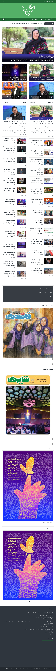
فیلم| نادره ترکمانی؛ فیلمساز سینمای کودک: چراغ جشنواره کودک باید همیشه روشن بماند (42, 78)
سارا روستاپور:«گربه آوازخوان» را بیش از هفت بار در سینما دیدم (9, 139)
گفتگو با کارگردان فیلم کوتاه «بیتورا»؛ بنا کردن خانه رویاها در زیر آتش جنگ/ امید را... (9, 263)
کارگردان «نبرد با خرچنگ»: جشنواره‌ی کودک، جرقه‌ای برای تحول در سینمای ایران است (32, 61)
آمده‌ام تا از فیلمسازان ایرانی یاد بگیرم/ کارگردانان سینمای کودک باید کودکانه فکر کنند (9, 180)
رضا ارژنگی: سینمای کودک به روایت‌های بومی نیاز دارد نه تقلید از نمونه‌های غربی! (36, 170)
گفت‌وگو (51, 93)
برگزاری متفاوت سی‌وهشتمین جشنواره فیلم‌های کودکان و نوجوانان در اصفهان (28, 23)
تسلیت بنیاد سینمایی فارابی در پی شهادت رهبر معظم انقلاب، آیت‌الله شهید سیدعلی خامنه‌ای (37, 260)
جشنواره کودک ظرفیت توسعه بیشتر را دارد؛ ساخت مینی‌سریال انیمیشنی (36, 161)
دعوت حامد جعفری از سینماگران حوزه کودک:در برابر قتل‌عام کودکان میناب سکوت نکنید (37, 271)
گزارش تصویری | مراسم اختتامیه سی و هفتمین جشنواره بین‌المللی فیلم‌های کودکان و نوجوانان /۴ (15, 78)
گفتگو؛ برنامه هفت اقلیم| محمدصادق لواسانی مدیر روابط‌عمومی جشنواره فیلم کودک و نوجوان (9, 223)
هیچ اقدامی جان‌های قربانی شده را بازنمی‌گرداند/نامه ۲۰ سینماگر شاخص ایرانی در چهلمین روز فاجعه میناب (36, 230)
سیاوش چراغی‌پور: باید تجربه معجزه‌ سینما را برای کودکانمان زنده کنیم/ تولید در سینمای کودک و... (9, 190)
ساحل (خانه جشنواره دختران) (46, 288)
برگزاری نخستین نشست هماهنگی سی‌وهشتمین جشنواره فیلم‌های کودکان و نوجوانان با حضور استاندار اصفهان (37, 190)
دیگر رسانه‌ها (23, 93)
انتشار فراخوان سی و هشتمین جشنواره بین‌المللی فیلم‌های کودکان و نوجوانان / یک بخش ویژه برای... (37, 201)
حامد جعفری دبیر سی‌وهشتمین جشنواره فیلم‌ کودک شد (37, 211)
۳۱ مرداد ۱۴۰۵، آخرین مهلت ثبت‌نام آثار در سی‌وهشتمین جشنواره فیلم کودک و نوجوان (37, 180)
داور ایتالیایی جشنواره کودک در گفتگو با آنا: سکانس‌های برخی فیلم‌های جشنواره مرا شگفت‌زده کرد (9, 160)
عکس (25, 75)
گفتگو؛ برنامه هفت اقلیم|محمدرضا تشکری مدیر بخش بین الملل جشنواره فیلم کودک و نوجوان (9, 202)
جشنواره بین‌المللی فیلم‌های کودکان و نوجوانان (43, 19)
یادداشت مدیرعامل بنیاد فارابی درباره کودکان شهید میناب (37, 251)
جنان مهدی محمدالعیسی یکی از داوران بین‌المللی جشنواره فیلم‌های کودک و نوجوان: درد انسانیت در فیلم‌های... (9, 149)
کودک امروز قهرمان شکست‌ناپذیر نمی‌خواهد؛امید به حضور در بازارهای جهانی (42, 96)
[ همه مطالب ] (32, 102)
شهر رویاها (50, 300)
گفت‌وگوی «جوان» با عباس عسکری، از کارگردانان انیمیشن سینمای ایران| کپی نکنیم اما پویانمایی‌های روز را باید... (9, 274)
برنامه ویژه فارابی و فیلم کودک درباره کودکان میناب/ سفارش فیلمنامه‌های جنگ (37, 220)
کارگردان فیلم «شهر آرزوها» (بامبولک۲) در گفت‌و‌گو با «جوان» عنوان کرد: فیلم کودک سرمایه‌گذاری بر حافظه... (9, 234)
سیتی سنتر (50, 296)
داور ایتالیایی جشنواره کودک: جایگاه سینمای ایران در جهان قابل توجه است (9, 171)
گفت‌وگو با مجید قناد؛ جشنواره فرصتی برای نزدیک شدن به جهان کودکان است (9, 254)
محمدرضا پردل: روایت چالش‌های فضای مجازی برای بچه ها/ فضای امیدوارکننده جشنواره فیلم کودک (9, 244)
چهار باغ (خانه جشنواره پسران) (45, 292)
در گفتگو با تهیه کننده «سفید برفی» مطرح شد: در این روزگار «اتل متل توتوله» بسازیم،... (9, 212)
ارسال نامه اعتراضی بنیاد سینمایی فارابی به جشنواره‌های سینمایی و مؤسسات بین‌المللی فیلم (37, 242)
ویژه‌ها (52, 75)
